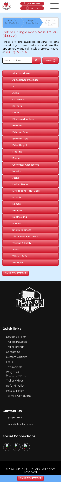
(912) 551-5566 (34, 3)
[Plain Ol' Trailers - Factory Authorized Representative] (6, 6)
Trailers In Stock (16, 341)
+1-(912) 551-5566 (16, 52)
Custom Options (16, 357)
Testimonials (14, 367)
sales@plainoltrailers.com (21, 424)
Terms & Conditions (18, 395)
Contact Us (13, 351)
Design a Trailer (16, 336)
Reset (49, 60)
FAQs (9, 362)
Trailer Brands (15, 346)
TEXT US (33, 8)
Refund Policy (15, 385)
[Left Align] (54, 5)
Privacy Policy (15, 390)
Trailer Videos (14, 380)
